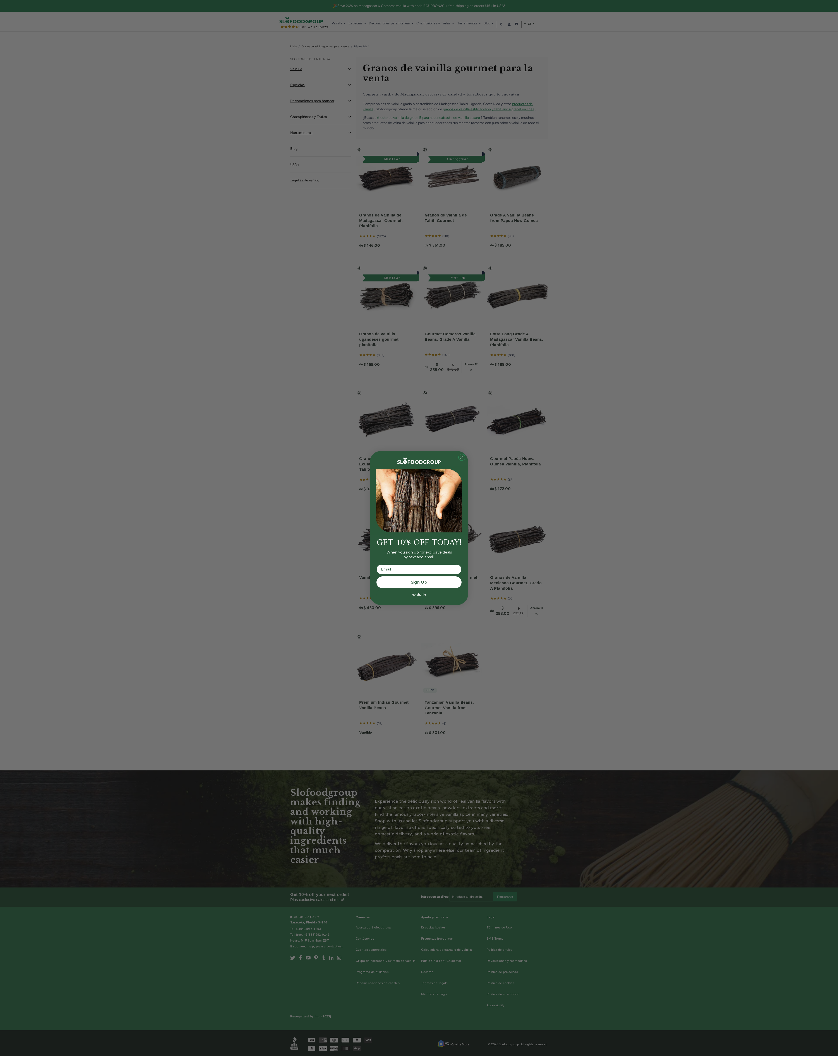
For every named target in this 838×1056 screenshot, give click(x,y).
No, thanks (419, 594)
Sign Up (419, 582)
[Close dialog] (462, 457)
